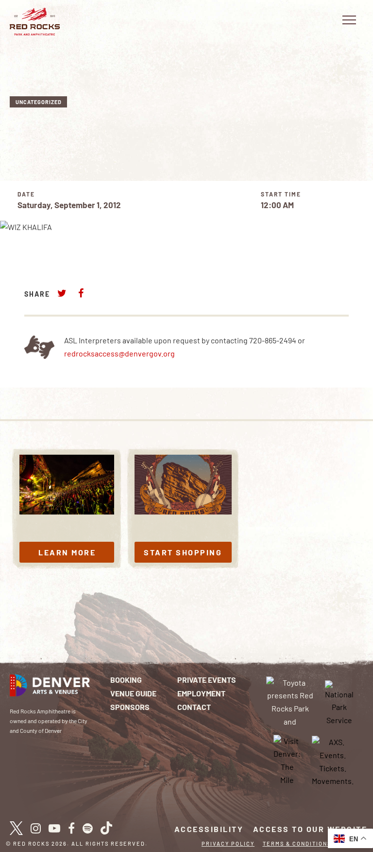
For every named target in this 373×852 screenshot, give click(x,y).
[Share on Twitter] (62, 293)
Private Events (206, 679)
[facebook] (71, 828)
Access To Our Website (310, 829)
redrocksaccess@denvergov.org (119, 353)
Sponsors (130, 706)
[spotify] (88, 828)
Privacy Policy (228, 843)
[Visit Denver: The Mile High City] (287, 760)
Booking (126, 679)
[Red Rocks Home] (35, 22)
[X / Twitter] (16, 828)
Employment (201, 693)
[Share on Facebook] (80, 293)
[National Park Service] (339, 702)
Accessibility (209, 829)
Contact (194, 706)
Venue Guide (133, 693)
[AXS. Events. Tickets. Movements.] (333, 760)
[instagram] (36, 828)
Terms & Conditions (297, 843)
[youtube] (54, 828)
